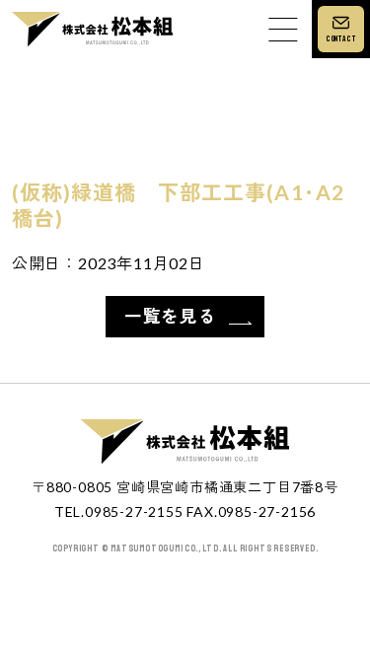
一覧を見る (170, 316)
